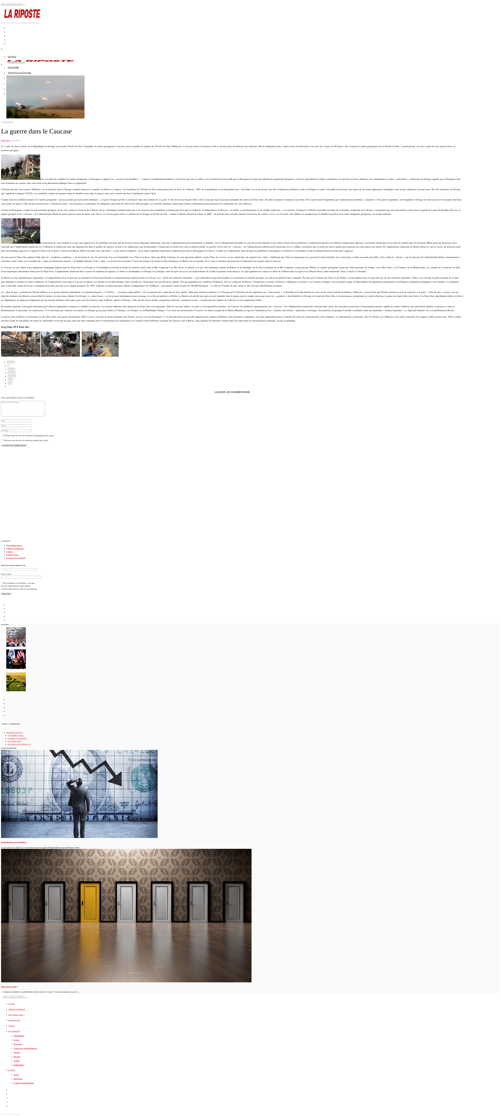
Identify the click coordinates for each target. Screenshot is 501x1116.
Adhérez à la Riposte (14, 548)
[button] (26, 997)
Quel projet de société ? (9, 986)
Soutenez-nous (12, 555)
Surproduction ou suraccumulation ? (14, 842)
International (7, 122)
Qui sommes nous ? (14, 545)
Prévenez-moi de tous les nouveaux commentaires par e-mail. (29, 435)
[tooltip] (10, 362)
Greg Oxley (5, 140)
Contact (9, 552)
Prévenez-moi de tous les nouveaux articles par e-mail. (26, 440)
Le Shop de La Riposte (15, 558)
